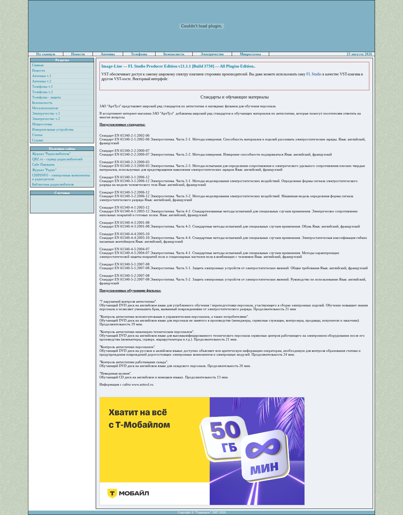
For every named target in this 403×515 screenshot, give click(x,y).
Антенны (108, 54)
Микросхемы (250, 54)
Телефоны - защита (46, 97)
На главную (45, 54)
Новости (78, 54)
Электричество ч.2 (46, 119)
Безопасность (173, 54)
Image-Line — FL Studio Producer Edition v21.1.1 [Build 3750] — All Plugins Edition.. (178, 66)
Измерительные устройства (52, 129)
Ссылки (37, 140)
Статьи (37, 135)
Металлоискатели (45, 108)
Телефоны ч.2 (42, 92)
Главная (37, 65)
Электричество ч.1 (46, 113)
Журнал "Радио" (44, 170)
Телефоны (139, 54)
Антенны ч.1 (41, 76)
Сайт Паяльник (43, 164)
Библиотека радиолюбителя (53, 184)
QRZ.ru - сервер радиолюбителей (57, 159)
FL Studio (313, 74)
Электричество (212, 54)
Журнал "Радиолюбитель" (51, 154)
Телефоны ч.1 (42, 86)
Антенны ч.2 (41, 81)
